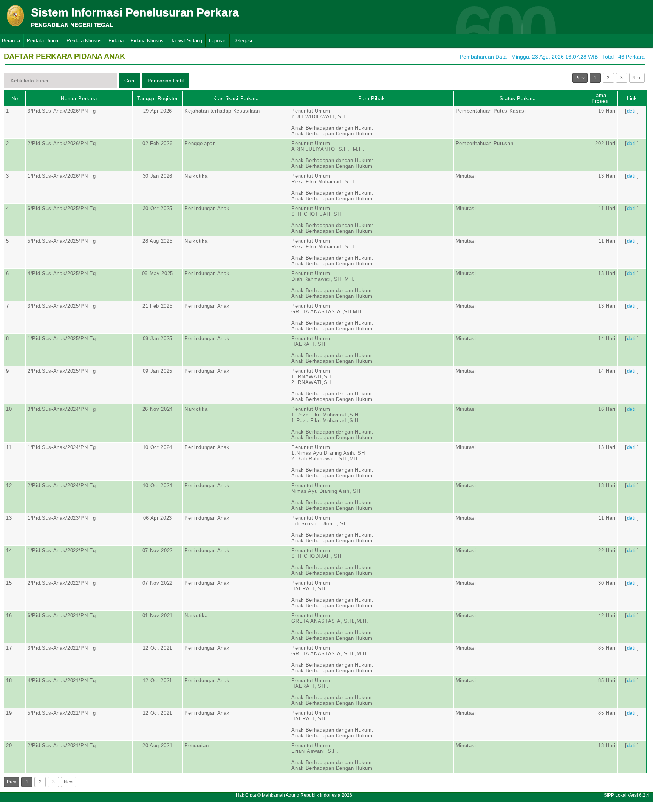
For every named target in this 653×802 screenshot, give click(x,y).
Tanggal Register (157, 98)
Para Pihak (371, 98)
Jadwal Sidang (186, 40)
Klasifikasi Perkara (236, 98)
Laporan (217, 40)
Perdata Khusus (84, 40)
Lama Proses (599, 98)
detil (632, 111)
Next (637, 78)
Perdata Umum (43, 40)
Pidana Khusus (147, 40)
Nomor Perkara (79, 98)
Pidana (116, 40)
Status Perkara (518, 98)
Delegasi (242, 40)
